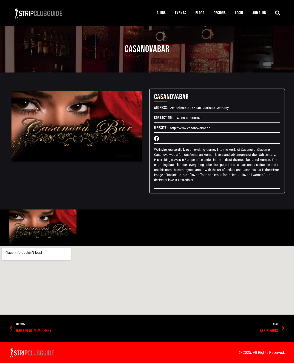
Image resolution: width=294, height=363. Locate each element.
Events (180, 13)
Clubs (161, 13)
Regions (220, 13)
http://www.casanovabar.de (190, 128)
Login (239, 13)
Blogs (199, 13)
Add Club (259, 13)
